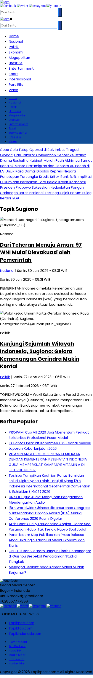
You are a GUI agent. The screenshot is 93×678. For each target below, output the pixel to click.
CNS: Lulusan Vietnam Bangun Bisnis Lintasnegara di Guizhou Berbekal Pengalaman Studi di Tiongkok (50, 556)
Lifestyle (15, 63)
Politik (14, 46)
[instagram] (37, 6)
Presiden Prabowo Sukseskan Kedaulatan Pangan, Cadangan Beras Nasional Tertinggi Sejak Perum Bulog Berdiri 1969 (45, 193)
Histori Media (18, 642)
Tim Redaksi (17, 646)
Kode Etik (15, 650)
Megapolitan (19, 57)
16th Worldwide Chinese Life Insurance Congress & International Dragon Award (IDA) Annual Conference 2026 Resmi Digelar (49, 513)
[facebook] (8, 6)
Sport (13, 73)
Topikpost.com (21, 622)
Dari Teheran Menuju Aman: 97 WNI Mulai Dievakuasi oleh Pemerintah (41, 252)
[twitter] (22, 6)
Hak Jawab (16, 659)
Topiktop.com (20, 628)
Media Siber (17, 655)
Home (14, 36)
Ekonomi (16, 52)
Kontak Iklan (17, 663)
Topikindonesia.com (25, 633)
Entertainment (21, 68)
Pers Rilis (16, 84)
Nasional (16, 41)
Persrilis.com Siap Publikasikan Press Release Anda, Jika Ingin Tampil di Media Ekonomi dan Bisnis (47, 540)
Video (13, 90)
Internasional (20, 79)
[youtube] (53, 6)
